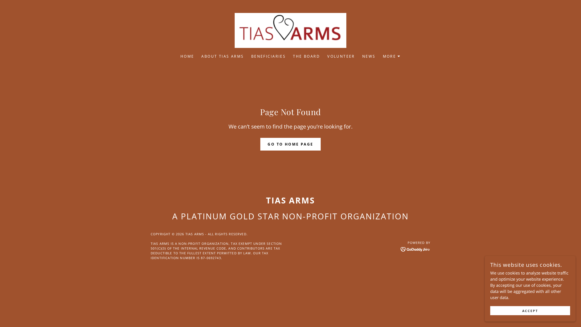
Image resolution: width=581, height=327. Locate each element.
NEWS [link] (369, 56)
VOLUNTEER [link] (341, 56)
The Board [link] (306, 56)
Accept (530, 311)
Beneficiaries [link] (268, 56)
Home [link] (187, 56)
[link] (291, 30)
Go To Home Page (290, 144)
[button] (392, 56)
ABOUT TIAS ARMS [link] (222, 56)
